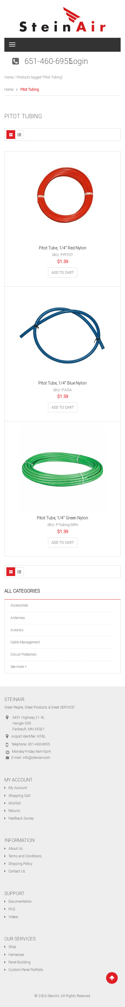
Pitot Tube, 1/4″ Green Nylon (62, 518)
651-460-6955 (48, 61)
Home (8, 77)
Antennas (17, 618)
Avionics (17, 630)
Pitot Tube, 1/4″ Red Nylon (62, 248)
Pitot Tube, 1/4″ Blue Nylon (62, 383)
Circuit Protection (23, 654)
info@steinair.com (36, 758)
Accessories (19, 605)
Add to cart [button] (62, 273)
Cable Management (25, 642)
